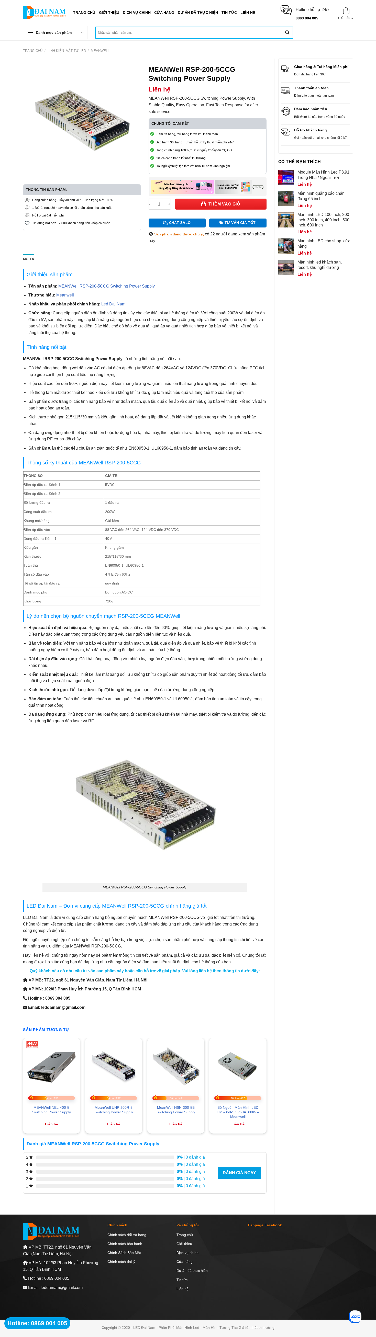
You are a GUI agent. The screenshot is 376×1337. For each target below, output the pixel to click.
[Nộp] (287, 32)
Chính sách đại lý (121, 1262)
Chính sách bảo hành (124, 1244)
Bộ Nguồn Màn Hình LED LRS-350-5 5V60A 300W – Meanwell (238, 1112)
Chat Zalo (180, 223)
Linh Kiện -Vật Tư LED (67, 51)
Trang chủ (84, 12)
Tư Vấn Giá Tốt (240, 223)
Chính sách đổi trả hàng (126, 1235)
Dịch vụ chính (137, 12)
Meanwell (100, 51)
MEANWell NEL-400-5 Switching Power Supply (51, 1109)
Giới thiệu (109, 12)
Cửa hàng (164, 12)
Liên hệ (247, 12)
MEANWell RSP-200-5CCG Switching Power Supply (106, 286)
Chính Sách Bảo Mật (124, 1253)
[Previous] (23, 1087)
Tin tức (229, 12)
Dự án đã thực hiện (198, 12)
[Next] (266, 1087)
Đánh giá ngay (239, 1173)
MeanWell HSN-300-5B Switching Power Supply (176, 1109)
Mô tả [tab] (28, 259)
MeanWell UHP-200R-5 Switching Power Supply (113, 1109)
